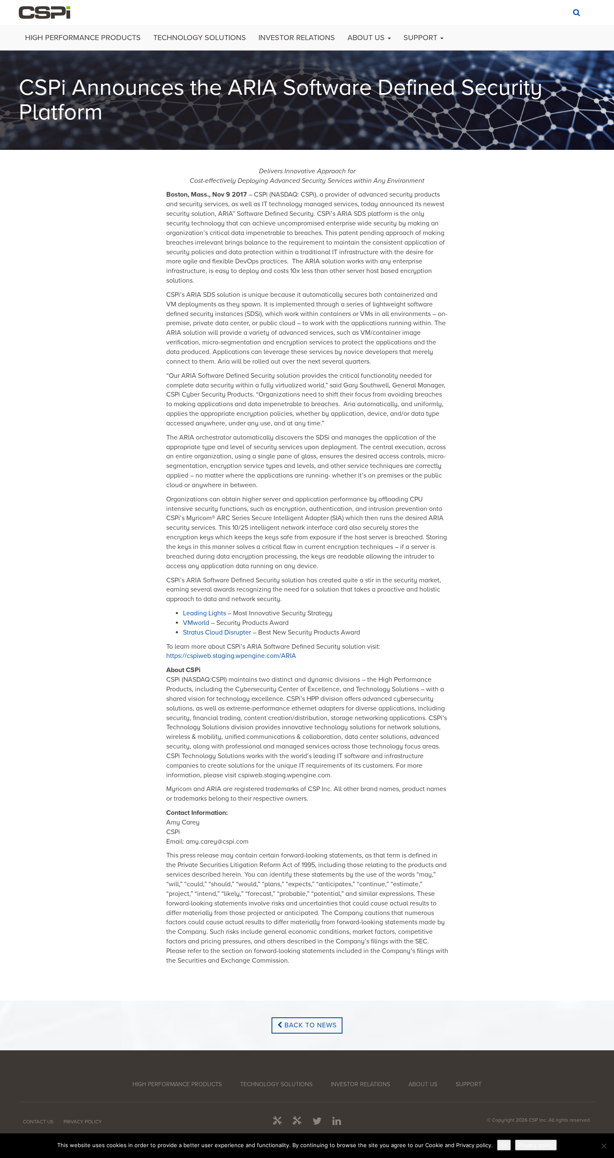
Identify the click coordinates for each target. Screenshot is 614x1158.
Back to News (309, 1025)
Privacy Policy (82, 1122)
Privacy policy (535, 1145)
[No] (603, 1146)
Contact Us (38, 1122)
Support (421, 37)
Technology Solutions (199, 37)
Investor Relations (297, 37)
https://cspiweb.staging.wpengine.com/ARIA (231, 656)
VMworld (196, 623)
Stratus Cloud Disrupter (217, 632)
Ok (503, 1145)
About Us (367, 37)
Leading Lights (205, 613)
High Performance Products (83, 37)
